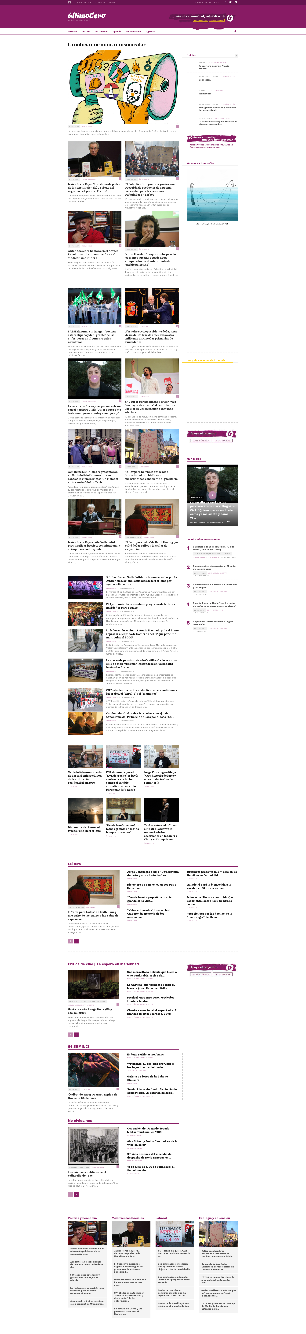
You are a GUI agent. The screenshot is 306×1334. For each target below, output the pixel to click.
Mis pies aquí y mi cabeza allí (212, 224)
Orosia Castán (97, 1167)
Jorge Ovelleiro (89, 179)
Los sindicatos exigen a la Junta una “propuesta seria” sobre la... (174, 1280)
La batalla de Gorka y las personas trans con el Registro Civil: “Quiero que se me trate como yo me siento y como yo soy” (94, 410)
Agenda (150, 31)
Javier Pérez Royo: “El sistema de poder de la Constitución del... (127, 1253)
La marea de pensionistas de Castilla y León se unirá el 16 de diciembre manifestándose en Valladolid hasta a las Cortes (141, 664)
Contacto (112, 2)
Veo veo (202, 90)
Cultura (86, 31)
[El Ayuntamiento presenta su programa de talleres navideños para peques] (85, 614)
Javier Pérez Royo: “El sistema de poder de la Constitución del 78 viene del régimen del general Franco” (94, 188)
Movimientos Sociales (79, 1167)
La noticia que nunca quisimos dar (107, 45)
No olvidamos (134, 31)
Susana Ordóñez (215, 90)
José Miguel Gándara (217, 63)
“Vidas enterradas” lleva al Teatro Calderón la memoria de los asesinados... (150, 914)
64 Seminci (73, 1089)
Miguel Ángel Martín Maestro (206, 557)
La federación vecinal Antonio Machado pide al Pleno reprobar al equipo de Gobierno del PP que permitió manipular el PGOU (142, 634)
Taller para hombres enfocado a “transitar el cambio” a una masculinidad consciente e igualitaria (151, 475)
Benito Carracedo (215, 610)
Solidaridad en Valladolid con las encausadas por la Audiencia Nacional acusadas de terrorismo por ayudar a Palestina (141, 581)
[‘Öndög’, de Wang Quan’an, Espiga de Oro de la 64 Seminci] (93, 1070)
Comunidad (100, 2)
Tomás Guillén (228, 77)
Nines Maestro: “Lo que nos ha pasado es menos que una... (130, 1282)
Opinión (117, 31)
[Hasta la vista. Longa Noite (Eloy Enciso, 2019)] (93, 984)
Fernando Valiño (134, 1135)
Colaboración (205, 118)
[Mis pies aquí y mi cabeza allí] (212, 195)
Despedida (205, 79)
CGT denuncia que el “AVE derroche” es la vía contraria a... (174, 1253)
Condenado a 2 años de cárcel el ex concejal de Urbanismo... (87, 1302)
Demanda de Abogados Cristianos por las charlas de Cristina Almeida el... (217, 1267)
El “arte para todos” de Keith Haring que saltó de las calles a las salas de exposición (152, 545)
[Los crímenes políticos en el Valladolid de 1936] (93, 1146)
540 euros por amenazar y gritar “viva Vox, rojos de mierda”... (85, 1278)
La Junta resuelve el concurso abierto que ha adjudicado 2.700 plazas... (172, 1293)
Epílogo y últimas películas (145, 1054)
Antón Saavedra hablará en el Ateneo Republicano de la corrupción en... (87, 1251)
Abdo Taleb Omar (222, 118)
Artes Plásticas (134, 537)
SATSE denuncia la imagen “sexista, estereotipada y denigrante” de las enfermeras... (129, 1297)
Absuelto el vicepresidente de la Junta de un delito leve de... (86, 1264)
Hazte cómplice (84, 2)
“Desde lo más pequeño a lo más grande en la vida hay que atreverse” (122, 829)
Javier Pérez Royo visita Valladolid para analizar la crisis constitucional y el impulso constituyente (94, 545)
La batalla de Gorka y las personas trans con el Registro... (128, 1311)
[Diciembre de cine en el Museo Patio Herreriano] (85, 811)
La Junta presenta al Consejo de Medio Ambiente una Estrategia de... (218, 1306)
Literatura (199, 610)
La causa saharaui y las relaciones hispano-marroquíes (218, 122)
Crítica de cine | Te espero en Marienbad (212, 554)
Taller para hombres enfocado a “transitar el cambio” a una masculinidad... (218, 1254)
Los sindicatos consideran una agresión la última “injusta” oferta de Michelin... (175, 1267)
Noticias (72, 31)
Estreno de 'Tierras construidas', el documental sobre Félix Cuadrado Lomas (210, 901)
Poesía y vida (200, 573)
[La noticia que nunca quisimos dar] (123, 87)
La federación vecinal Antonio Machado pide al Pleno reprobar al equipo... (87, 1291)
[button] (235, 31)
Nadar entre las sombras (209, 77)
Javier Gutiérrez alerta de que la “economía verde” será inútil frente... (218, 1293)
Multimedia (101, 31)
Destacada (74, 127)
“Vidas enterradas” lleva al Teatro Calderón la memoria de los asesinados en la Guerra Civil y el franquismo (160, 832)
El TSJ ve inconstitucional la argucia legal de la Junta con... (217, 1280)
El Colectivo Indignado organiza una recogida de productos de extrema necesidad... (128, 1268)
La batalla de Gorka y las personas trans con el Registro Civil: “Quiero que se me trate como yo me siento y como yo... (212, 510)
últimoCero (87, 127)
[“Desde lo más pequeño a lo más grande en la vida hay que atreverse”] (123, 809)
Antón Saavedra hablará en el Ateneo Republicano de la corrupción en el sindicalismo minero (93, 254)
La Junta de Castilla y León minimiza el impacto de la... (173, 1304)
